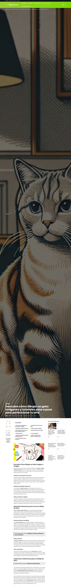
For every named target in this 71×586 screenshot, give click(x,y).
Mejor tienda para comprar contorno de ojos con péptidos (61, 444)
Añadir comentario (34, 415)
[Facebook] (6, 423)
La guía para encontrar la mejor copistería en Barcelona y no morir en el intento (52, 457)
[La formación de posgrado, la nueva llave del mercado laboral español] (61, 451)
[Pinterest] (6, 426)
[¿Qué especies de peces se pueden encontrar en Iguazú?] (8, 434)
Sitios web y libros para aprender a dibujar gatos (35, 436)
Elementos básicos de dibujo (37, 430)
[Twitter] (9, 423)
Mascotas (7, 403)
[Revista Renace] (14, 5)
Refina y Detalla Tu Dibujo (36, 428)
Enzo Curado (9, 415)
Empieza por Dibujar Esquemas (22, 428)
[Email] (9, 426)
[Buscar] (65, 5)
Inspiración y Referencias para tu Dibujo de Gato (21, 436)
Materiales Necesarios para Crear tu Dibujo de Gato (21, 431)
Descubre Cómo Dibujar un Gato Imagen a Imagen (21, 426)
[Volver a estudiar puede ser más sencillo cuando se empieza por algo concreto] (52, 426)
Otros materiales (34, 433)
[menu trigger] (6, 5)
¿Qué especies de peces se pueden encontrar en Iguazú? (8, 440)
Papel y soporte (19, 433)
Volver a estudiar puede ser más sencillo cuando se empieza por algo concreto (51, 432)
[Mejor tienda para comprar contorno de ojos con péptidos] (61, 439)
